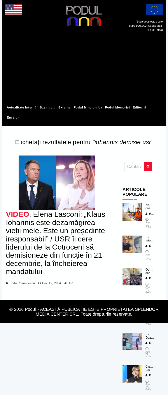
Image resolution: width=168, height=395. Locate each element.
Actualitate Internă (22, 107)
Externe (64, 107)
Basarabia (48, 107)
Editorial (139, 107)
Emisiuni (14, 117)
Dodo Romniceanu (22, 283)
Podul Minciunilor (88, 107)
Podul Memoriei (117, 107)
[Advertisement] (84, 69)
